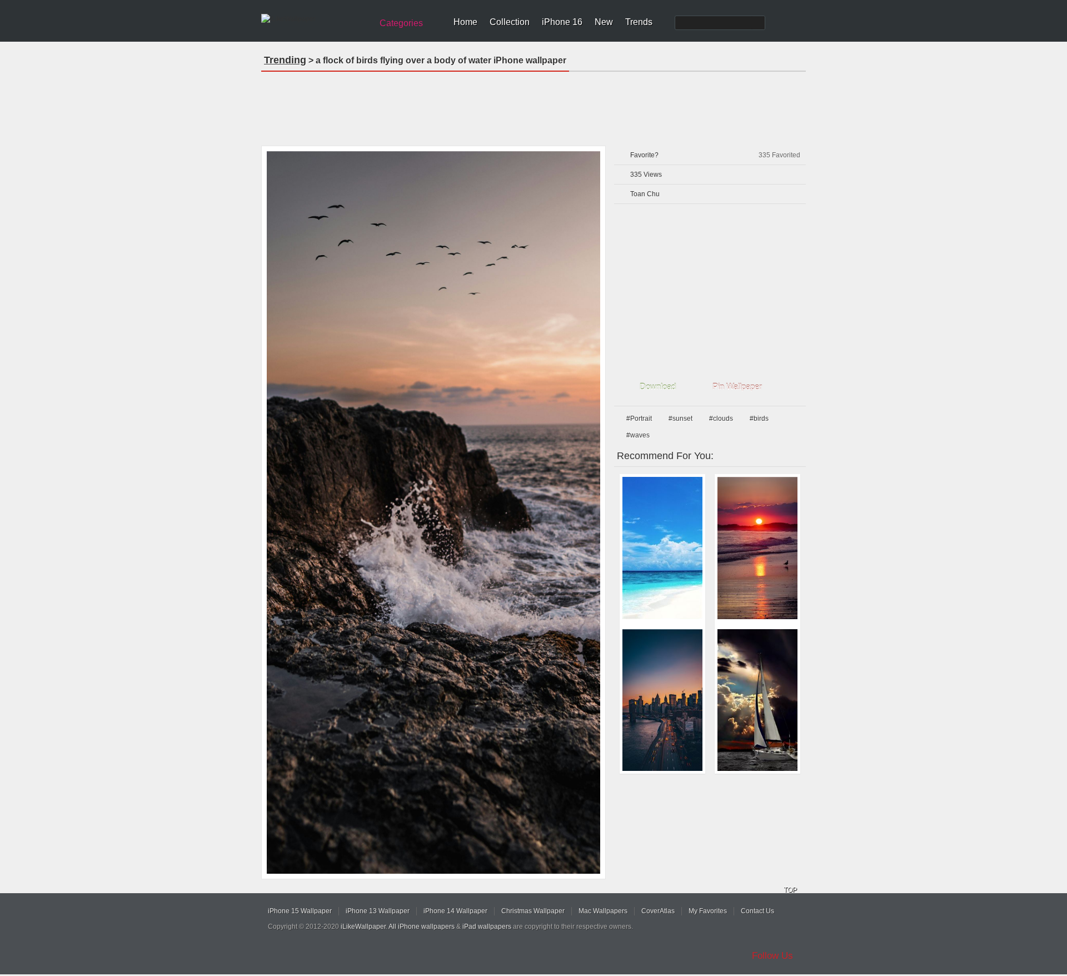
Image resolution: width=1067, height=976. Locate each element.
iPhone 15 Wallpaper (300, 911)
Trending (285, 60)
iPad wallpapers (486, 926)
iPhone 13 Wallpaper (378, 911)
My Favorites (708, 911)
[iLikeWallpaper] (315, 19)
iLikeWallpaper (363, 926)
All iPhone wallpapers (421, 926)
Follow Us (772, 955)
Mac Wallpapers (603, 911)
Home (465, 22)
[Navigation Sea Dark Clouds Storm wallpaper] (757, 700)
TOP (790, 890)
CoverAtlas (658, 911)
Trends (638, 22)
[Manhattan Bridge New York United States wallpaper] (662, 700)
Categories (401, 23)
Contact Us (757, 911)
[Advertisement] (533, 105)
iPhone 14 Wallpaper (455, 911)
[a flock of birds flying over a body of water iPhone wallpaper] (433, 512)
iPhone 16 (562, 22)
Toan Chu (645, 194)
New (604, 22)
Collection (510, 22)
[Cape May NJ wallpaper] (757, 548)
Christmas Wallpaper (533, 911)
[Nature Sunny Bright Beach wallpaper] (662, 548)
